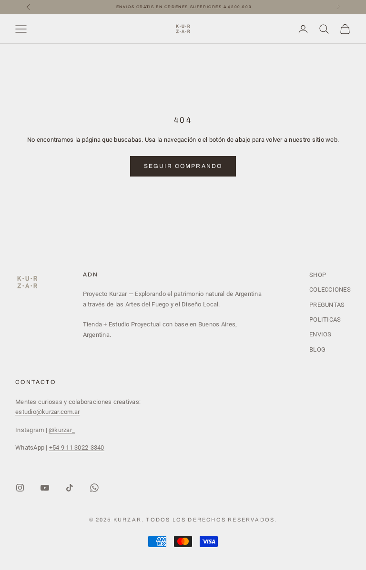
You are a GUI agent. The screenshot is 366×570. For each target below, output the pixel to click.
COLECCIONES (330, 289)
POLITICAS (325, 319)
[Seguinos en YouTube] (45, 487)
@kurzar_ (62, 429)
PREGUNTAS (327, 304)
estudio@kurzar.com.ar (47, 411)
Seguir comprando (183, 166)
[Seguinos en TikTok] (69, 487)
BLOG (317, 349)
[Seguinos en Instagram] (20, 487)
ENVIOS (320, 334)
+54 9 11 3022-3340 (76, 447)
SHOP (317, 274)
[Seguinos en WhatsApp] (94, 487)
